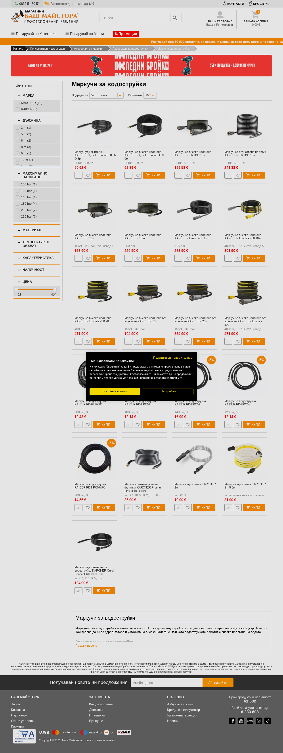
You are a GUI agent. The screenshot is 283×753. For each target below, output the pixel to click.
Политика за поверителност (173, 357)
